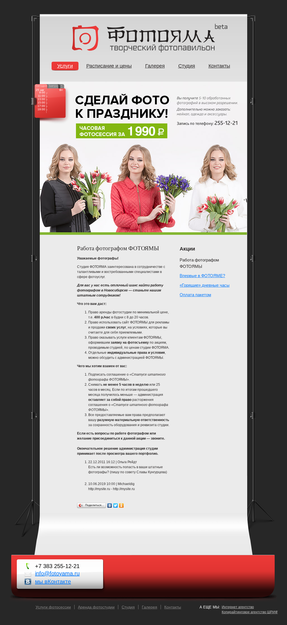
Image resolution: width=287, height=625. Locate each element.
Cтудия (128, 607)
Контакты (172, 607)
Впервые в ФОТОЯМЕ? (202, 275)
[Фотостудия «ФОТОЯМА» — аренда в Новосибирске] (143, 51)
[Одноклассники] (121, 505)
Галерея (149, 607)
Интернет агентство (238, 607)
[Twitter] (116, 505)
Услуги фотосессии (53, 607)
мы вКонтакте (53, 581)
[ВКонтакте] (110, 505)
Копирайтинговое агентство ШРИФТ (250, 612)
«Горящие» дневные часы (205, 285)
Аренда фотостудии (96, 607)
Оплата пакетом (195, 294)
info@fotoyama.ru (57, 573)
